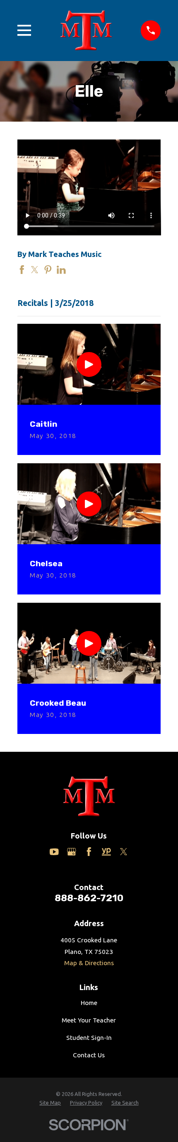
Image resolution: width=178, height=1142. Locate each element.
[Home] (86, 30)
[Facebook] (89, 851)
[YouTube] (54, 851)
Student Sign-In (89, 1037)
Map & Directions (89, 962)
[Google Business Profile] (71, 851)
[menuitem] (50, 1102)
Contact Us (89, 1055)
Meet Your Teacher (89, 1020)
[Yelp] (106, 851)
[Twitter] (123, 851)
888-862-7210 (89, 898)
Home (89, 1002)
